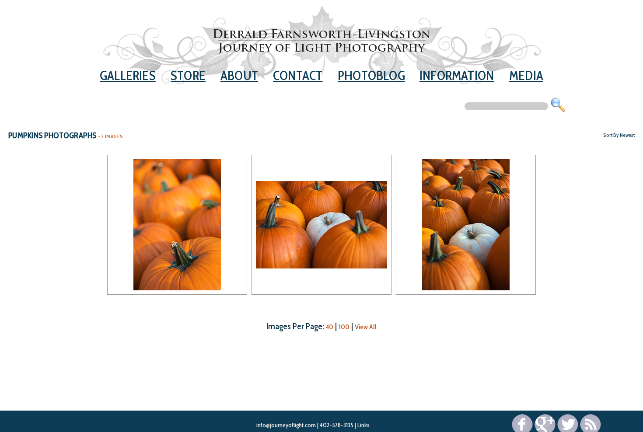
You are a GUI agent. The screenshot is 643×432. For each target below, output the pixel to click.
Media (526, 75)
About (239, 75)
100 (344, 327)
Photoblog (371, 75)
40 (329, 327)
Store (188, 75)
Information (456, 75)
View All (366, 327)
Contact (297, 75)
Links (363, 425)
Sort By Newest (619, 135)
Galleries (128, 75)
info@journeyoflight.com (286, 425)
